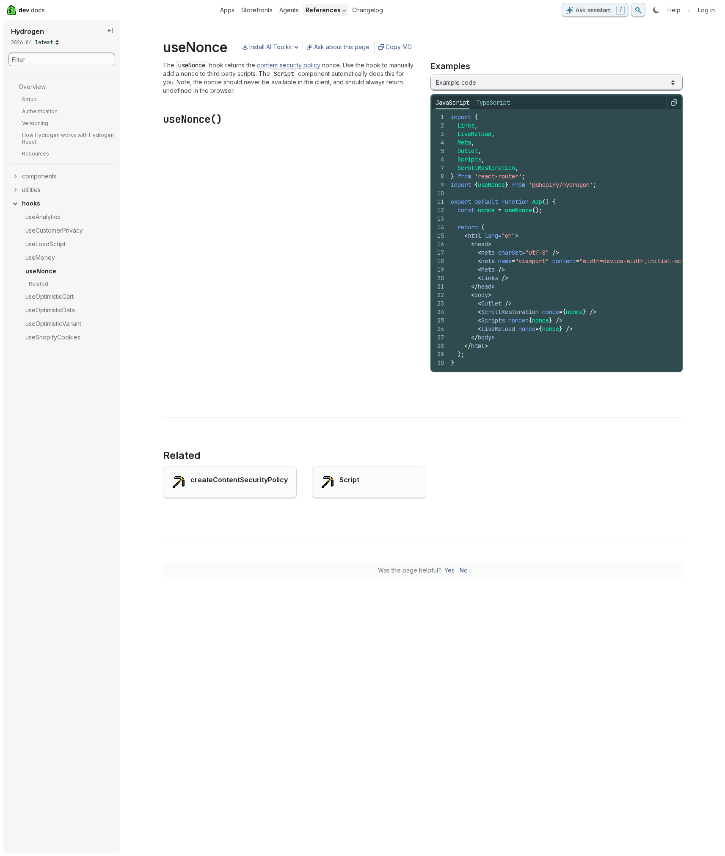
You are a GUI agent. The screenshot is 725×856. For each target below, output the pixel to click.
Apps (227, 10)
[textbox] (579, 240)
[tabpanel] (556, 239)
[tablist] (472, 102)
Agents (289, 10)
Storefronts (257, 10)
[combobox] (556, 83)
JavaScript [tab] (452, 102)
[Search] (638, 10)
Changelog (367, 10)
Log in (706, 10)
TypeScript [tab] (493, 102)
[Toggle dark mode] (656, 10)
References (323, 10)
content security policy (288, 65)
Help (674, 10)
